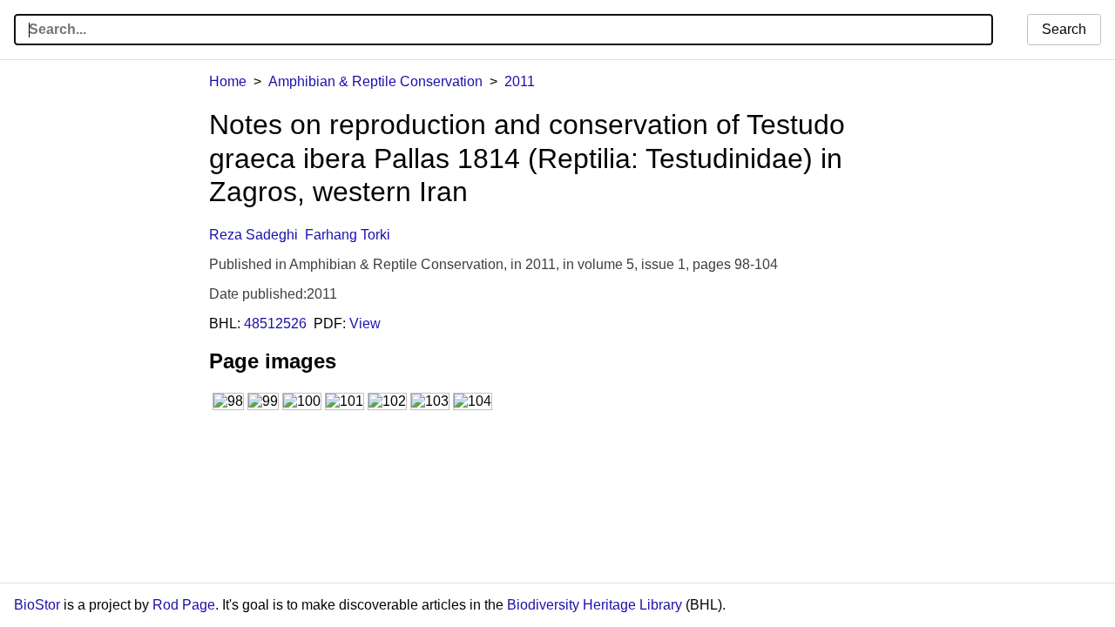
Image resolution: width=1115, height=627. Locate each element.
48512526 (275, 323)
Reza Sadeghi (253, 234)
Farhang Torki (347, 234)
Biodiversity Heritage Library (594, 604)
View (365, 323)
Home (228, 81)
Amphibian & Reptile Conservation (375, 81)
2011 (519, 81)
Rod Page (183, 604)
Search (1064, 29)
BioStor (37, 604)
